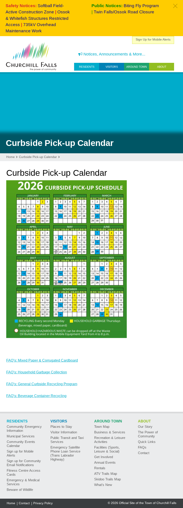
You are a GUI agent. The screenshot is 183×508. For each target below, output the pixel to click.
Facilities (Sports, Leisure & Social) (107, 449)
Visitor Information (63, 432)
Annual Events (105, 462)
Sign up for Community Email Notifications (24, 463)
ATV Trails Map (105, 473)
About (161, 66)
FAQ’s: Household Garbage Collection (36, 372)
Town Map (101, 426)
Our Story (145, 426)
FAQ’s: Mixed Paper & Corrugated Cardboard (42, 360)
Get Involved (103, 457)
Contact (143, 453)
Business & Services (109, 432)
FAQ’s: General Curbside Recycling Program (41, 384)
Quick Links (147, 442)
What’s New (103, 485)
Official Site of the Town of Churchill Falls (147, 503)
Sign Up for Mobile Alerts (153, 39)
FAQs (142, 447)
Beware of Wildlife (20, 490)
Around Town (136, 66)
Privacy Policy (43, 503)
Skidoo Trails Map (107, 479)
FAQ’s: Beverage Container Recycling (36, 396)
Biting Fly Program (141, 5)
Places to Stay (61, 426)
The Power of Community (148, 434)
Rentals (99, 468)
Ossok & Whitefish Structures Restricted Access (38, 18)
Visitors (112, 66)
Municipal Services (21, 436)
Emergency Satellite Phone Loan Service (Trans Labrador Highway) (65, 453)
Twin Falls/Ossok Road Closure (124, 12)
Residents (86, 66)
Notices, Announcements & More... (113, 54)
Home (11, 503)
